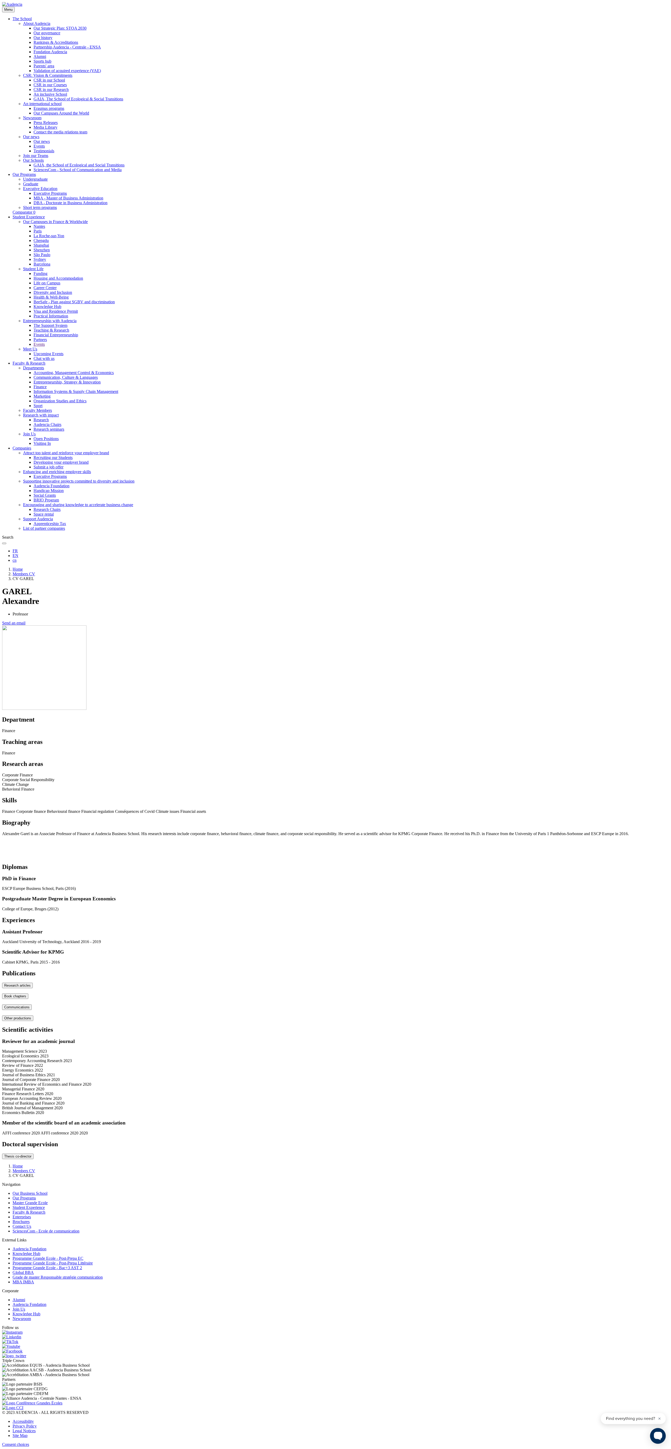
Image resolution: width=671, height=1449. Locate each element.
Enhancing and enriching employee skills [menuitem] (57, 471)
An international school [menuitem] (42, 103)
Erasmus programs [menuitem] (49, 108)
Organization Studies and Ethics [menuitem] (60, 401)
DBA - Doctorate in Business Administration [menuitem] (70, 203)
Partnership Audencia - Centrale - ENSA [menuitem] (67, 47)
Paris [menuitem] (38, 231)
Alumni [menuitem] (40, 56)
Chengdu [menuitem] (41, 240)
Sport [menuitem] (38, 405)
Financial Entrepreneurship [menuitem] (56, 335)
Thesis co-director (17, 1156)
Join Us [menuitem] (29, 434)
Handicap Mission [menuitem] (49, 490)
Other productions (17, 1018)
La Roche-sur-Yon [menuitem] (49, 236)
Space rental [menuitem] (44, 514)
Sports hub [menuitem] (42, 61)
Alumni (19, 1299)
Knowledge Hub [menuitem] (47, 306)
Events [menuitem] (39, 146)
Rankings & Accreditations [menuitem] (56, 42)
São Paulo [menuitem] (42, 254)
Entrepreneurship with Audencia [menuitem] (50, 320)
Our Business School (30, 1193)
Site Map (20, 1435)
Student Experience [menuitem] (29, 217)
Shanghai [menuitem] (41, 245)
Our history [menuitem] (43, 37)
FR (15, 551)
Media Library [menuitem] (45, 127)
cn (15, 560)
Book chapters (15, 996)
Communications (17, 1007)
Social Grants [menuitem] (45, 495)
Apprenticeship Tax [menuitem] (50, 523)
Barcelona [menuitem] (42, 264)
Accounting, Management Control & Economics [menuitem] (74, 372)
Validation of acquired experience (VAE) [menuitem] (67, 70)
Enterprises (22, 1217)
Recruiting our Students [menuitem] (53, 457)
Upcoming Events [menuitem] (48, 354)
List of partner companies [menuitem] (44, 528)
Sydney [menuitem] (40, 259)
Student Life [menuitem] (33, 269)
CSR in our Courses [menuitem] (50, 85)
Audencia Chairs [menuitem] (47, 424)
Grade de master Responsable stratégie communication (58, 1277)
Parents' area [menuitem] (44, 66)
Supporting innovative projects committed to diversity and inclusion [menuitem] (78, 481)
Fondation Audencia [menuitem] (50, 52)
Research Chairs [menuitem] (47, 509)
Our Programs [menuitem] (24, 174)
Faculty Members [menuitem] (37, 410)
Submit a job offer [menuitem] (48, 467)
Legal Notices (24, 1431)
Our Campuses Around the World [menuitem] (61, 113)
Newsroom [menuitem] (32, 118)
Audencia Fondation (29, 1249)
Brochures (21, 1221)
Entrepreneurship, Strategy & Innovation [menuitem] (67, 382)
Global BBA (23, 1272)
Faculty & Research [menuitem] (29, 363)
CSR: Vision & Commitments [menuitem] (47, 75)
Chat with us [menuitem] (44, 358)
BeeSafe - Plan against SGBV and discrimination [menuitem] (74, 302)
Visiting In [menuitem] (42, 443)
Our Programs (24, 1198)
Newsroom (22, 1318)
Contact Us (22, 1226)
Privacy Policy (25, 1426)
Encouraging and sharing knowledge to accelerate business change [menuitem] (78, 504)
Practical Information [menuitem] (51, 316)
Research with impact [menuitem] (41, 415)
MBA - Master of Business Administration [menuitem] (68, 198)
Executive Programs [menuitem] (50, 193)
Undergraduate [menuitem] (35, 179)
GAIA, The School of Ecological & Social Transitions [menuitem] (78, 99)
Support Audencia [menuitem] (38, 519)
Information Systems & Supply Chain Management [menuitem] (76, 391)
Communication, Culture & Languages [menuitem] (66, 377)
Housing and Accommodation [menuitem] (58, 278)
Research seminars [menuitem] (49, 429)
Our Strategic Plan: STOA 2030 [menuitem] (60, 28)
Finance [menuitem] (40, 387)
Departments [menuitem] (33, 368)
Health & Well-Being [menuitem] (51, 297)
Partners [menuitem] (40, 339)
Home (18, 569)
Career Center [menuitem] (45, 287)
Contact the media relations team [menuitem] (60, 132)
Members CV (24, 574)
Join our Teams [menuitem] (35, 155)
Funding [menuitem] (40, 273)
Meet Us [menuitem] (30, 349)
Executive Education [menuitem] (40, 188)
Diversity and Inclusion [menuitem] (53, 292)
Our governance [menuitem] (47, 33)
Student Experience (29, 1207)
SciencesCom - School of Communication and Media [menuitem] (78, 169)
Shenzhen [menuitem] (42, 250)
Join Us (19, 1309)
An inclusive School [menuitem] (50, 94)
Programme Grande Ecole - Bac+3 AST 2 (47, 1268)
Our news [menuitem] (31, 136)
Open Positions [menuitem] (46, 438)
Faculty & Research (29, 1212)
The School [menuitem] (22, 19)
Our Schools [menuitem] (33, 160)
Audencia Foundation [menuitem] (51, 486)
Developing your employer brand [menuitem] (61, 462)
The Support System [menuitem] (50, 325)
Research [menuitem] (41, 420)
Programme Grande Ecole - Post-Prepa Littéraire (53, 1263)
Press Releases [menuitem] (46, 122)
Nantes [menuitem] (39, 226)
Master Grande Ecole (30, 1203)
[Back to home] (12, 4)
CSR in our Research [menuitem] (51, 89)
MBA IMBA (23, 1282)
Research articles (17, 985)
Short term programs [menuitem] (40, 207)
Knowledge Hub (26, 1253)
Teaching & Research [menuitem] (51, 330)
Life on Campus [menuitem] (47, 283)
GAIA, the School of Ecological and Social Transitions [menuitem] (79, 165)
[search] (4, 543)
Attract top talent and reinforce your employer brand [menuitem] (66, 453)
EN (15, 555)
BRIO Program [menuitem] (46, 500)
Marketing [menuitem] (42, 396)
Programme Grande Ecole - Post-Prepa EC (48, 1258)
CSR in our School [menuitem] (49, 80)
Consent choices (15, 1444)
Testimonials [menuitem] (44, 151)
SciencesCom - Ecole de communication (46, 1231)
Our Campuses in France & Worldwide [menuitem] (55, 221)
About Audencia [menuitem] (36, 23)
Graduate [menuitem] (30, 184)
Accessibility (23, 1421)
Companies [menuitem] (22, 448)
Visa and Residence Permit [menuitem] (56, 311)
